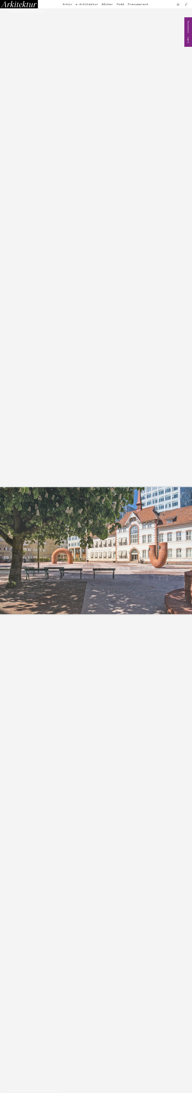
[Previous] (12, 550)
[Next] (180, 550)
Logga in (188, 40)
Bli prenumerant (188, 27)
